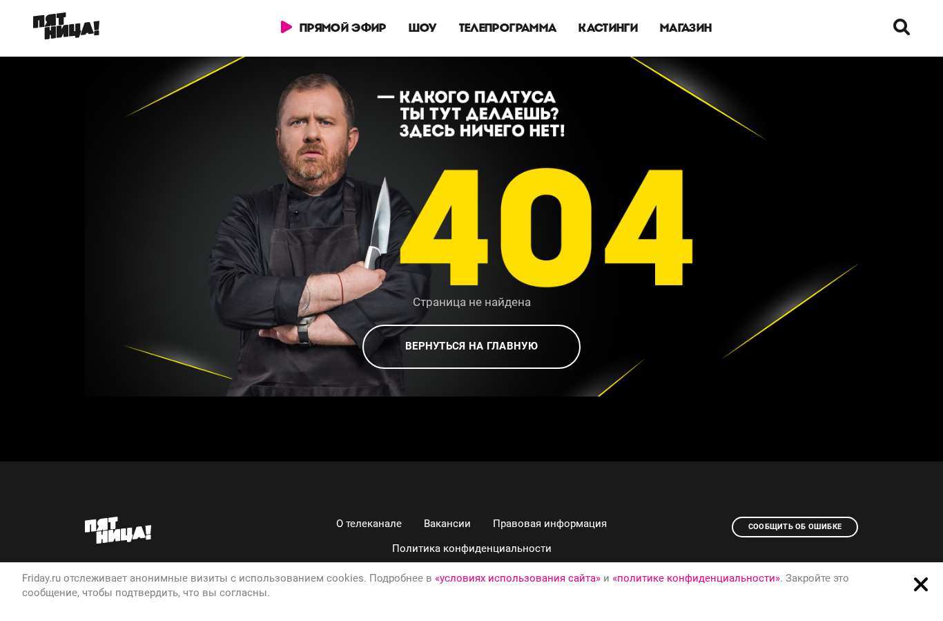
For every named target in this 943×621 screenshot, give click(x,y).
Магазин (686, 28)
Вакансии (447, 523)
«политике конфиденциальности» (696, 578)
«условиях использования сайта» (518, 578)
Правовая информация (550, 523)
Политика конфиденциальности (472, 548)
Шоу (423, 28)
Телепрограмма (507, 28)
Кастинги (608, 28)
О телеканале (369, 523)
